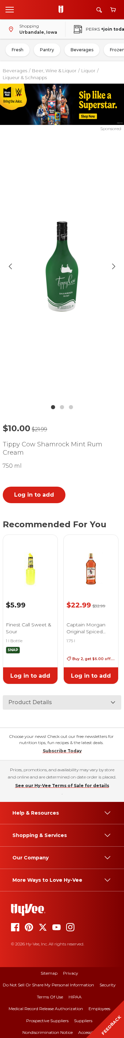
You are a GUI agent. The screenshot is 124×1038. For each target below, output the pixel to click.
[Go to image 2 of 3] (62, 407)
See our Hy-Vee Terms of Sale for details (62, 785)
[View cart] (112, 9)
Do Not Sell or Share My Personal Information (48, 984)
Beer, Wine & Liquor (54, 70)
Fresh (17, 49)
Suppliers (83, 1020)
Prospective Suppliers (47, 1020)
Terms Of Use (50, 996)
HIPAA (75, 996)
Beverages (82, 49)
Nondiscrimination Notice (47, 1032)
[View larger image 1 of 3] (62, 266)
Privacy (70, 973)
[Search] (99, 10)
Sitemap (49, 973)
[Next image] (114, 266)
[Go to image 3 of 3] (70, 407)
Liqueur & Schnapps (25, 77)
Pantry (47, 49)
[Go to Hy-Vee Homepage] (63, 10)
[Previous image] (10, 266)
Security (108, 984)
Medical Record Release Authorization (46, 1008)
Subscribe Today (62, 750)
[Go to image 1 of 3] (53, 407)
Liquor (88, 70)
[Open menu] (10, 9)
